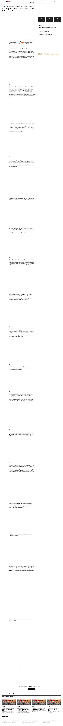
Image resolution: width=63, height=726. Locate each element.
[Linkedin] (16, 665)
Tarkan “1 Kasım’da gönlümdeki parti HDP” (9, 693)
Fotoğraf (12, 6)
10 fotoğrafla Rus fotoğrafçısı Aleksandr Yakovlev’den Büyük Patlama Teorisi (23, 709)
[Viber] (25, 665)
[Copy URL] (27, 665)
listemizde (22, 42)
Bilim (33, 706)
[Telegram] (23, 665)
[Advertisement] (49, 46)
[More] (60, 10)
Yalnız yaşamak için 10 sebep (44, 31)
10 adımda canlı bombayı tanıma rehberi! (45, 34)
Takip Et (49, 17)
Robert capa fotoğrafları (44, 54)
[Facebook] (9, 665)
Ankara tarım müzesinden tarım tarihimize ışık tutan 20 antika (38, 709)
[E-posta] (20, 665)
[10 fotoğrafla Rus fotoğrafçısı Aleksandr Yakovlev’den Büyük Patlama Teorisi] (24, 702)
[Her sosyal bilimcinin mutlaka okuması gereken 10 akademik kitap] (9, 702)
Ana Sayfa (4, 6)
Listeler (3, 706)
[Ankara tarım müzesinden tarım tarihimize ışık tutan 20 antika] (39, 702)
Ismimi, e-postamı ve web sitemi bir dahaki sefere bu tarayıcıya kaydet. (30, 686)
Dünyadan (48, 706)
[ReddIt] (18, 665)
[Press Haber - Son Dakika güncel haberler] (8, 1)
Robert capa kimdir (55, 54)
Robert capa (46, 53)
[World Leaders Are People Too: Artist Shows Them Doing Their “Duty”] (54, 702)
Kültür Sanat (8, 6)
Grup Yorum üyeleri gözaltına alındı (55, 693)
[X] (11, 665)
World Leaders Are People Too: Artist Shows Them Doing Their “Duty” (53, 709)
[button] (54, 1)
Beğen (41, 17)
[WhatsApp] (14, 665)
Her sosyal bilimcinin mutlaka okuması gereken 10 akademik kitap (8, 709)
